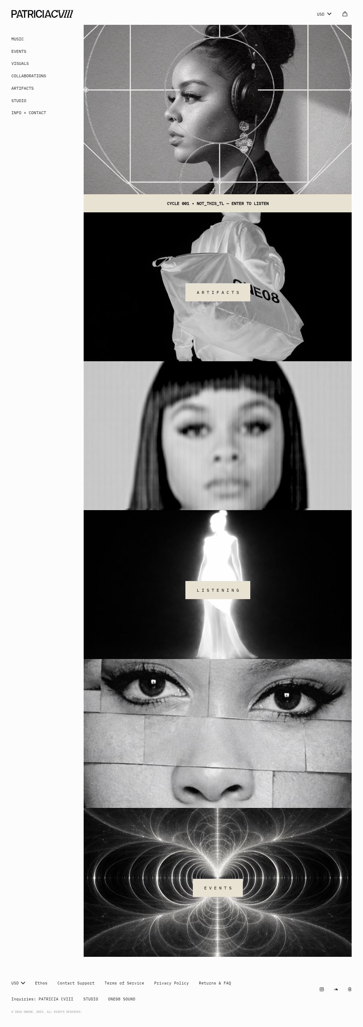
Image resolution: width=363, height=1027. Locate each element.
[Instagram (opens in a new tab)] (322, 989)
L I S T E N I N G (218, 590)
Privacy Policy (171, 983)
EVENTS (18, 51)
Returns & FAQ (215, 983)
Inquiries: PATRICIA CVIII (42, 999)
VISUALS (20, 63)
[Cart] (345, 14)
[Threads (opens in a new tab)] (350, 989)
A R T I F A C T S (218, 292)
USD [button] (320, 14)
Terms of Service (124, 983)
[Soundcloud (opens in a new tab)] (336, 989)
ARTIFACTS (22, 88)
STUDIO (18, 100)
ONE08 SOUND (121, 999)
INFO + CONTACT (28, 112)
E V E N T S (217, 888)
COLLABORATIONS (28, 75)
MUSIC (17, 38)
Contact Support (76, 983)
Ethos (41, 983)
